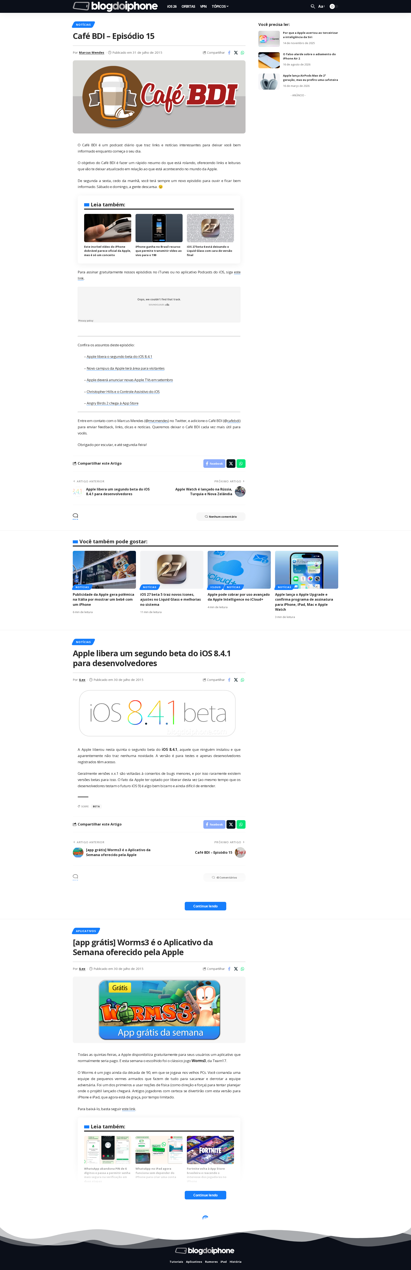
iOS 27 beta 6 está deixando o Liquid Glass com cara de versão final (209, 251)
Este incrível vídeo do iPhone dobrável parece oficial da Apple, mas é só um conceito (107, 251)
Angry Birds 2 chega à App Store (112, 403)
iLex (82, 679)
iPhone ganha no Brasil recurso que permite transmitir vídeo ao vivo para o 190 (159, 251)
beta (96, 806)
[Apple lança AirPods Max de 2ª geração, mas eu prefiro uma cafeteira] (269, 82)
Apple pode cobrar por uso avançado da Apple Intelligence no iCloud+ (239, 597)
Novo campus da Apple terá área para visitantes (126, 368)
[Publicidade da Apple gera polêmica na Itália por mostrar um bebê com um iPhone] (104, 570)
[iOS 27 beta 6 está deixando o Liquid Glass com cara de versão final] (210, 228)
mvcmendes (158, 420)
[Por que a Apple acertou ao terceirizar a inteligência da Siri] (269, 39)
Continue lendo (205, 906)
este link (128, 1108)
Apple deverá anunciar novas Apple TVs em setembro (130, 379)
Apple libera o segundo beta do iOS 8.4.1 (119, 356)
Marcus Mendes (91, 52)
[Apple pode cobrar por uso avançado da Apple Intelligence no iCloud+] (239, 570)
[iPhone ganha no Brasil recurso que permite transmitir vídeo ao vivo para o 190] (159, 228)
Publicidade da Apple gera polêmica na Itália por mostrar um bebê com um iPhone (103, 599)
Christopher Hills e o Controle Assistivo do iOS (123, 391)
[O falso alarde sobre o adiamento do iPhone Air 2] (269, 60)
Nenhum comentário (223, 517)
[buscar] (313, 6)
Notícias (83, 25)
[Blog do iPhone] (116, 6)
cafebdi (233, 420)
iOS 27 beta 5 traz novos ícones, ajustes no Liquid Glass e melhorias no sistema (170, 599)
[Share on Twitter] (236, 52)
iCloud (215, 587)
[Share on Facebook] (229, 52)
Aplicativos (86, 931)
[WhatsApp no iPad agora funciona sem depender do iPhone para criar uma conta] (159, 1150)
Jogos (108, 1220)
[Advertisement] (298, 163)
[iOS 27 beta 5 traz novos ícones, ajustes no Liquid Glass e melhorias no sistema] (171, 570)
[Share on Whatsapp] (243, 52)
